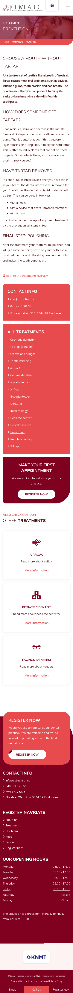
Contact (11, 842)
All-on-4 (15, 368)
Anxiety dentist (20, 382)
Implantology (19, 411)
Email (12, 989)
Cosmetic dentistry (22, 339)
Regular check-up (21, 439)
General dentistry (21, 375)
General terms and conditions (34, 981)
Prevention (17, 432)
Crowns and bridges (22, 354)
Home (6, 41)
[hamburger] (68, 8)
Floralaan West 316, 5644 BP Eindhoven (36, 313)
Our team (12, 831)
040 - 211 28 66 (20, 306)
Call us (36, 989)
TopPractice (59, 975)
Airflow (20, 213)
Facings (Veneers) (21, 346)
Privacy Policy (55, 981)
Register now (36, 494)
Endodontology (20, 396)
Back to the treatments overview (26, 275)
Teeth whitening (20, 361)
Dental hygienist (20, 425)
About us (11, 820)
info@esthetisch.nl (22, 299)
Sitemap (15, 981)
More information (36, 570)
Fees (9, 836)
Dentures (16, 403)
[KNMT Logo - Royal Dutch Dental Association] (36, 957)
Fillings (14, 446)
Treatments (17, 41)
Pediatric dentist (21, 418)
